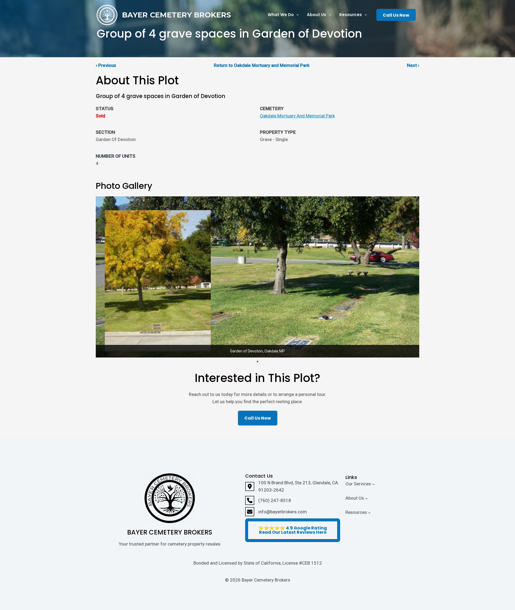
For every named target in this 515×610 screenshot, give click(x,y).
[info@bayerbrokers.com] (276, 511)
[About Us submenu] (366, 498)
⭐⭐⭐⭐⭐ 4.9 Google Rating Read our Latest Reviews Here (292, 530)
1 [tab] (257, 361)
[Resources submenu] (369, 512)
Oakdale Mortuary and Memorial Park (297, 115)
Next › (413, 65)
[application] (296, 15)
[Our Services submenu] (373, 484)
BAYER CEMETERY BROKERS (176, 14)
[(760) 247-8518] (268, 500)
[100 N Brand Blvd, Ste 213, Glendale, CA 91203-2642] (292, 486)
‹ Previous (106, 65)
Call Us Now (396, 15)
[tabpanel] (257, 277)
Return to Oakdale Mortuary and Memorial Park (262, 65)
